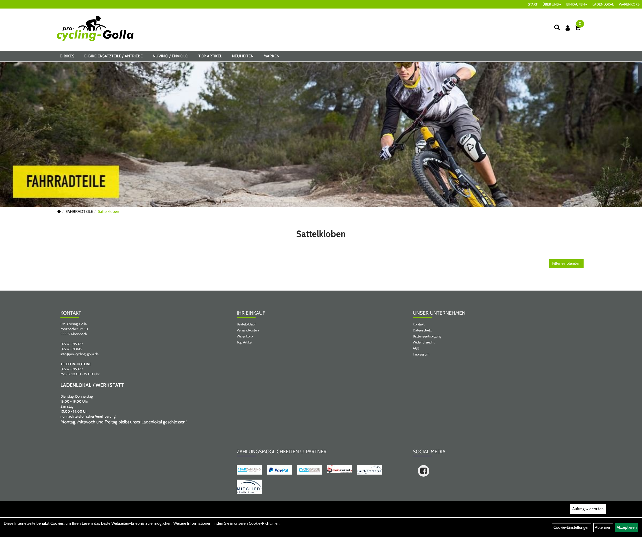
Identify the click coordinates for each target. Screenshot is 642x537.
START (532, 4)
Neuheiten (243, 56)
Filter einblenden (566, 263)
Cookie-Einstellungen (571, 527)
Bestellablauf (246, 324)
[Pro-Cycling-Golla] (95, 28)
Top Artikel (210, 56)
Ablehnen (603, 527)
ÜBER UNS (550, 4)
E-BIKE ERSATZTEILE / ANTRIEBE (113, 56)
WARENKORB (629, 4)
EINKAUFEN (575, 4)
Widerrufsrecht (424, 342)
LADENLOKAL (603, 4)
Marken (271, 56)
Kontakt (419, 324)
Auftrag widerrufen (588, 508)
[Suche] (557, 27)
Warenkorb (245, 336)
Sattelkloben (108, 211)
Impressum (421, 354)
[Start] (59, 211)
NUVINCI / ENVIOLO (170, 56)
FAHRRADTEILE (79, 211)
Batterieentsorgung (427, 336)
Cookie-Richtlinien (264, 523)
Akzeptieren (627, 527)
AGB (416, 348)
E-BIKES (67, 56)
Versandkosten (248, 330)
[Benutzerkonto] (567, 28)
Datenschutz (422, 330)
